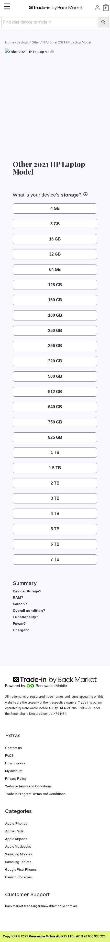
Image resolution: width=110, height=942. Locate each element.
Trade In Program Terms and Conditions (35, 794)
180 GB (55, 315)
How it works (15, 763)
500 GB (55, 376)
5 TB (55, 529)
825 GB (55, 437)
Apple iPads (14, 831)
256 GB (55, 345)
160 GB (55, 300)
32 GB (55, 254)
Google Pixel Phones (21, 869)
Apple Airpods (16, 839)
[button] (16, 8)
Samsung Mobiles (18, 854)
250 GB (55, 330)
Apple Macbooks (18, 846)
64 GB (55, 269)
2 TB (55, 483)
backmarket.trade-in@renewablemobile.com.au (41, 906)
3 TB (55, 498)
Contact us (13, 748)
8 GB (55, 224)
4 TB (55, 513)
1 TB (55, 452)
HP (44, 42)
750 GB (55, 422)
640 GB (55, 407)
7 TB (55, 559)
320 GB (55, 361)
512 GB (55, 391)
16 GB (55, 239)
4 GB (55, 208)
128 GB (55, 285)
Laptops (23, 42)
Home (9, 42)
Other (36, 42)
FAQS (9, 755)
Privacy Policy (15, 778)
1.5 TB (55, 468)
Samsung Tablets (18, 862)
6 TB (55, 544)
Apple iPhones (16, 823)
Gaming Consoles (18, 877)
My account (14, 771)
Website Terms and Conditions (28, 786)
